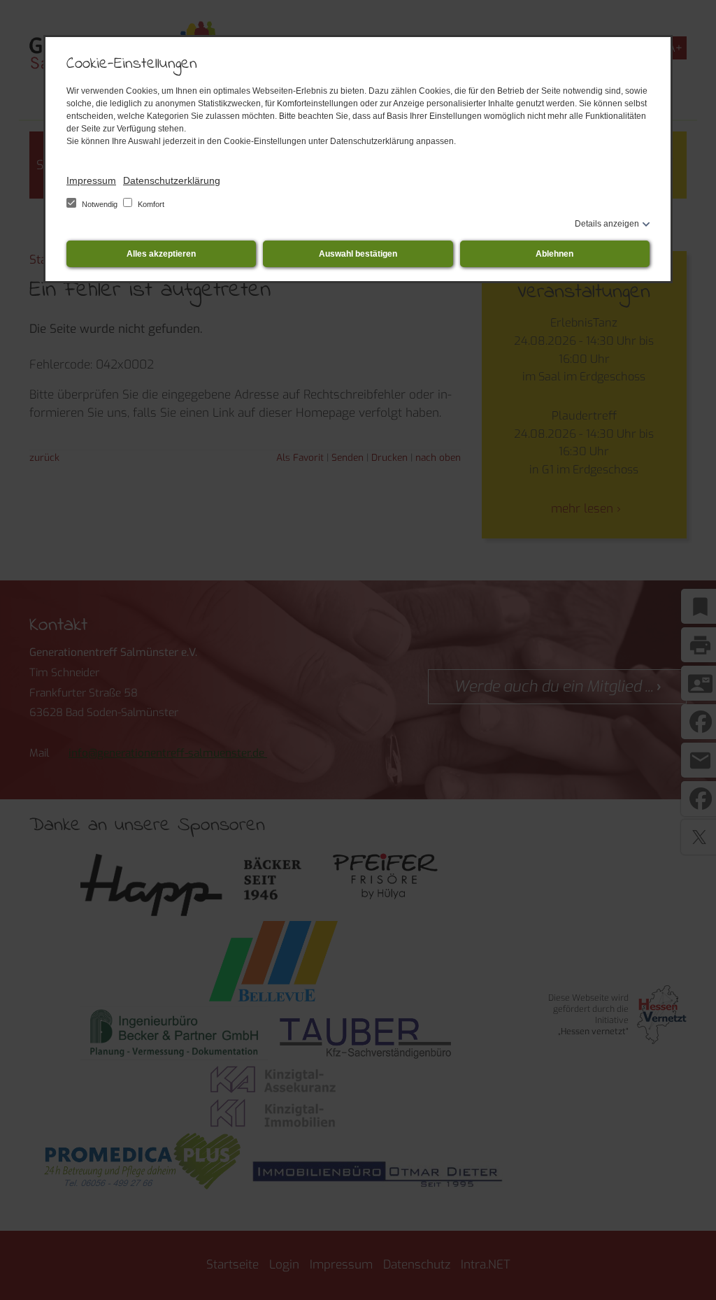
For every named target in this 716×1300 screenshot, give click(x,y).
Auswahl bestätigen (358, 254)
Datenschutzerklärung (171, 180)
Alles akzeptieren (161, 254)
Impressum (91, 180)
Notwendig (100, 204)
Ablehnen (554, 254)
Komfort (150, 204)
